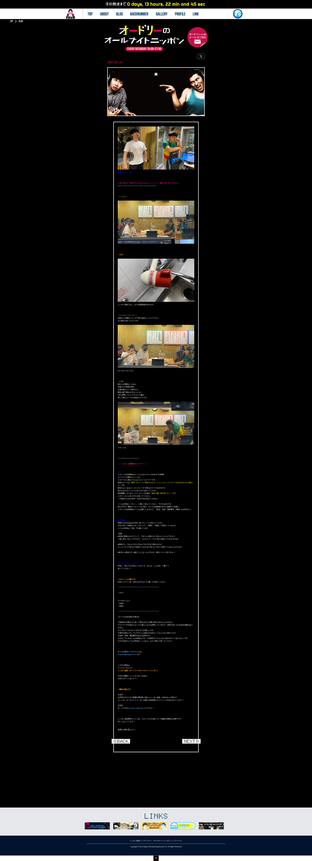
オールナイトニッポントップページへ (167, 840)
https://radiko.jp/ (137, 708)
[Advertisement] (156, 773)
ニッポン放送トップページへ (141, 840)
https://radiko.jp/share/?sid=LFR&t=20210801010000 (137, 186)
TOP (11, 21)
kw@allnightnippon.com (127, 654)
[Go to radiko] (238, 14)
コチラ (133, 678)
